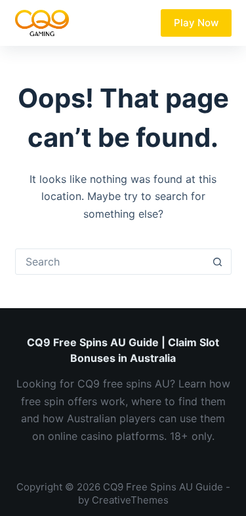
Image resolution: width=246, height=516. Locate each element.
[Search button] (218, 261)
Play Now (196, 22)
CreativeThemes (130, 500)
